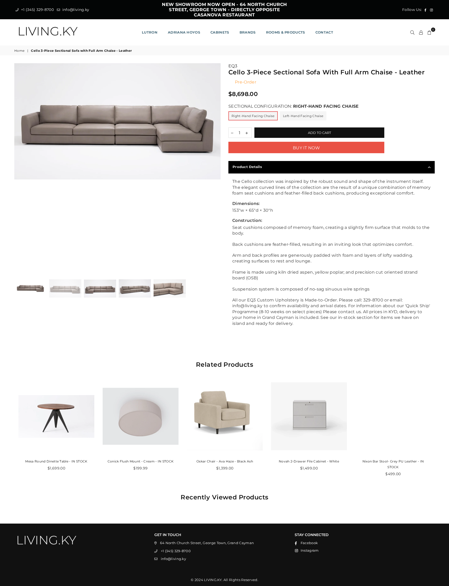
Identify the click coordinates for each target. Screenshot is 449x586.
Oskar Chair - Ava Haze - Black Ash (224, 461)
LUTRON (149, 32)
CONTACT (324, 32)
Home (19, 51)
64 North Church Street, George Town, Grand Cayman (207, 543)
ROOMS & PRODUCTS (285, 32)
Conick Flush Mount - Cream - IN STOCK (141, 461)
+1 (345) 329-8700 (37, 9)
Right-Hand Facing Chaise (253, 116)
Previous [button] (18, 166)
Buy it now (306, 147)
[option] (117, 121)
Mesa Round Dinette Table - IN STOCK (56, 461)
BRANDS (248, 32)
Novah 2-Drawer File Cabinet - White (309, 461)
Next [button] (216, 166)
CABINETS (219, 32)
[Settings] (421, 32)
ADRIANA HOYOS (184, 32)
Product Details (247, 167)
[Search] (412, 32)
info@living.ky (75, 9)
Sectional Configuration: (293, 106)
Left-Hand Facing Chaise (303, 116)
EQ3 (232, 65)
